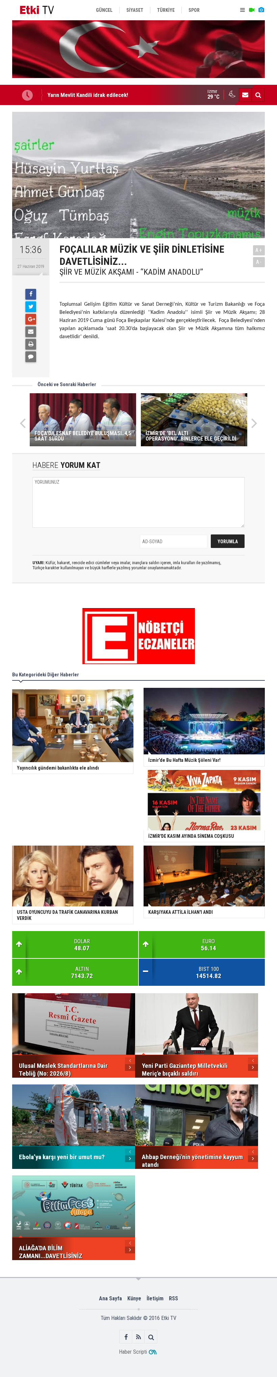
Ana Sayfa (110, 1298)
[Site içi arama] (258, 95)
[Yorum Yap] (30, 356)
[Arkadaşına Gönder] (30, 331)
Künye (134, 1298)
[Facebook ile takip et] (126, 1337)
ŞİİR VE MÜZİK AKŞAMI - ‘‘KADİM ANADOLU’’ (131, 272)
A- (259, 262)
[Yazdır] (30, 344)
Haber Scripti (133, 1352)
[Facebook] (30, 294)
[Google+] (30, 319)
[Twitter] (30, 306)
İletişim (155, 1298)
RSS (173, 1298)
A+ (258, 250)
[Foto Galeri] (261, 10)
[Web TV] (251, 10)
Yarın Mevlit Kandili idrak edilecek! (88, 95)
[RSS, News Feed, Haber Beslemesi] (138, 1337)
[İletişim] (245, 95)
